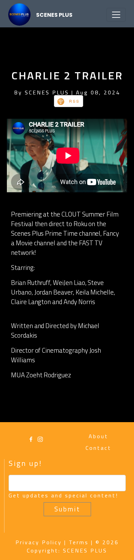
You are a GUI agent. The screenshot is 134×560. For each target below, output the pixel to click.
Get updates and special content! (63, 495)
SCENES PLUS (54, 15)
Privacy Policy (38, 542)
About (98, 436)
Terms (79, 542)
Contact (98, 448)
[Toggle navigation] (116, 15)
